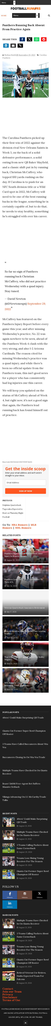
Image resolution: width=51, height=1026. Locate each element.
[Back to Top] (26, 1023)
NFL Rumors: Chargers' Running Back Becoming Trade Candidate (21, 684)
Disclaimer (9, 997)
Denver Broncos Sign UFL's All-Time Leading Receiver (25, 632)
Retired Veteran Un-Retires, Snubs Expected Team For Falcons (31, 976)
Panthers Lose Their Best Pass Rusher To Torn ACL (23, 580)
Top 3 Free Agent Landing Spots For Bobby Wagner (24, 658)
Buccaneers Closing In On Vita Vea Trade (23, 757)
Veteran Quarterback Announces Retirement (24, 608)
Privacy (7, 994)
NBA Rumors (19, 524)
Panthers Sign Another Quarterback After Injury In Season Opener (23, 555)
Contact (7, 988)
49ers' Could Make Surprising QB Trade (23, 717)
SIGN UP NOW (25, 491)
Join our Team (12, 991)
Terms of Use (11, 1000)
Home (4, 16)
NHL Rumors (23, 527)
